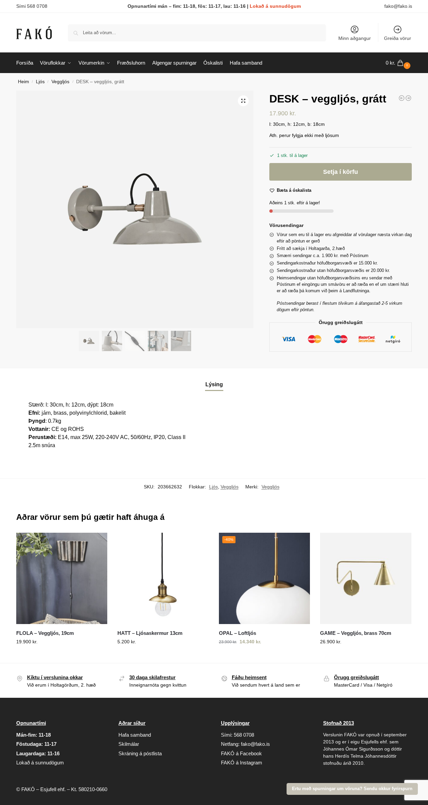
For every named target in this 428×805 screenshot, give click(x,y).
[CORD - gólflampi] (408, 98)
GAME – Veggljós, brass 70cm (355, 633)
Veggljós (60, 81)
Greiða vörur (397, 38)
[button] (399, 63)
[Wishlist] (97, 543)
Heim (23, 81)
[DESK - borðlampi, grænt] (401, 98)
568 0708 (244, 735)
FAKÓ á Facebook (241, 753)
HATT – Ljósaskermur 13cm (149, 633)
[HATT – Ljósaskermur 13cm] (163, 578)
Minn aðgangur (354, 38)
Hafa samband (134, 735)
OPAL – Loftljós (237, 633)
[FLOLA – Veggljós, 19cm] (62, 578)
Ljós (40, 81)
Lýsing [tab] (214, 384)
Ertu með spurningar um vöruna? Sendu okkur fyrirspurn (352, 788)
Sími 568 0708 (31, 6)
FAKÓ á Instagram (241, 762)
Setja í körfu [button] (61, 656)
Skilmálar (128, 744)
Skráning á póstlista (140, 753)
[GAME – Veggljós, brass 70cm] (365, 578)
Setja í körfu (340, 171)
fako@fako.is (398, 6)
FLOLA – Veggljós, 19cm (45, 633)
